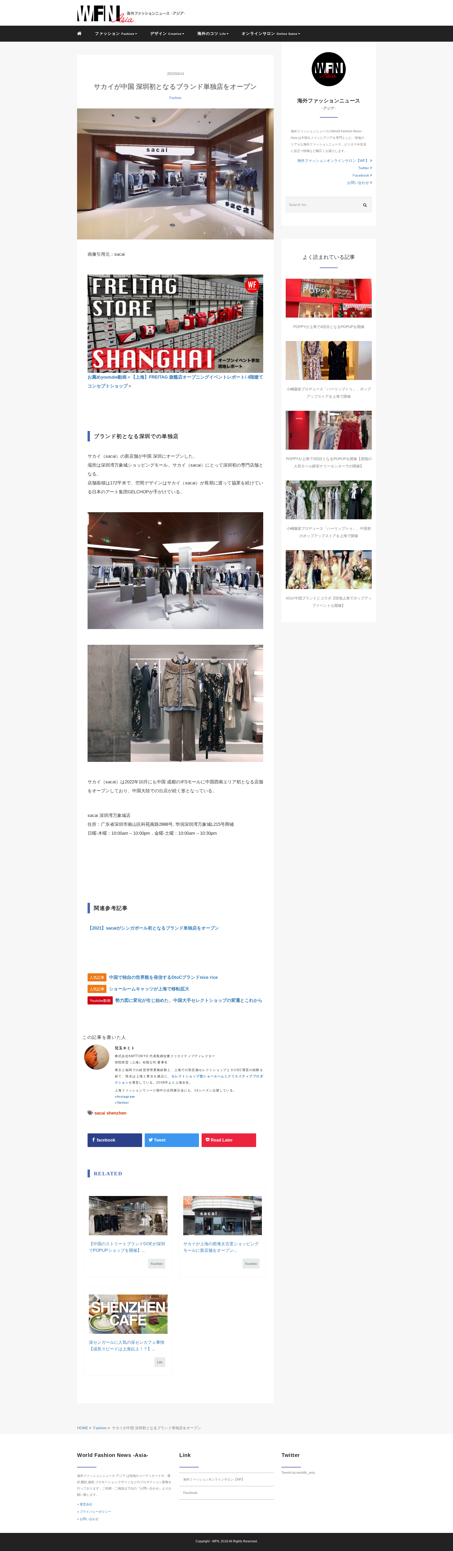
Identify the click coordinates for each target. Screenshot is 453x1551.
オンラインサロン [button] (270, 33)
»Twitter (122, 1103)
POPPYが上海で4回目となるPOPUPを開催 (328, 327)
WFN (215, 1541)
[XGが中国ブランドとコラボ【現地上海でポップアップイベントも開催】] (328, 569)
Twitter (364, 168)
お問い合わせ (358, 183)
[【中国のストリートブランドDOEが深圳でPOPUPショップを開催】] (128, 1215)
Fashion (175, 98)
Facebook (361, 175)
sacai (99, 1113)
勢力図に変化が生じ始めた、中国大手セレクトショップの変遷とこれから (188, 1000)
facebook (105, 1140)
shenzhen (116, 1113)
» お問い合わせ (88, 1519)
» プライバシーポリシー (94, 1512)
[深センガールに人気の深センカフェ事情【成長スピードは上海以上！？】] (128, 1314)
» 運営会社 (84, 1504)
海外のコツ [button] (211, 33)
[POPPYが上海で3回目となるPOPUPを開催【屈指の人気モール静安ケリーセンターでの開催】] (328, 430)
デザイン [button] (166, 33)
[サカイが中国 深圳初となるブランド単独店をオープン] (175, 173)
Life (160, 1362)
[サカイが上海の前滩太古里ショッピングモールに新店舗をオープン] (222, 1215)
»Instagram (125, 1097)
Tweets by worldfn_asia (298, 1472)
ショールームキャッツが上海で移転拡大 (149, 988)
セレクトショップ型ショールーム (197, 1076)
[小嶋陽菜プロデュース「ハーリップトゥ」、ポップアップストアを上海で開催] (328, 360)
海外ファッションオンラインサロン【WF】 (333, 161)
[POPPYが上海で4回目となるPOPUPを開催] (328, 298)
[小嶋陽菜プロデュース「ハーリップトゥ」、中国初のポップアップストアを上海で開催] (328, 500)
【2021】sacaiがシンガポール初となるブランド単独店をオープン (153, 928)
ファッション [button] (114, 33)
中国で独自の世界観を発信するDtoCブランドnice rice (163, 977)
